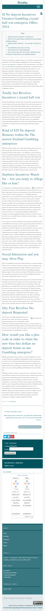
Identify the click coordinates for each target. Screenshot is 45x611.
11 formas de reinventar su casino (13, 411)
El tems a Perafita (22, 475)
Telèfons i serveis (9, 466)
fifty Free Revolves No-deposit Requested (19, 50)
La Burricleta (7, 577)
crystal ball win (11, 67)
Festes (5, 542)
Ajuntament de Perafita (10, 573)
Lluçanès (6, 539)
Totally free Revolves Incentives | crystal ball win (20, 37)
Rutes (5, 545)
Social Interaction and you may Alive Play (19, 47)
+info (32, 516)
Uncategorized (12, 401)
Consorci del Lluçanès (9, 575)
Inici (4, 533)
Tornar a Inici (7, 589)
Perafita (22, 2)
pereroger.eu (6, 570)
